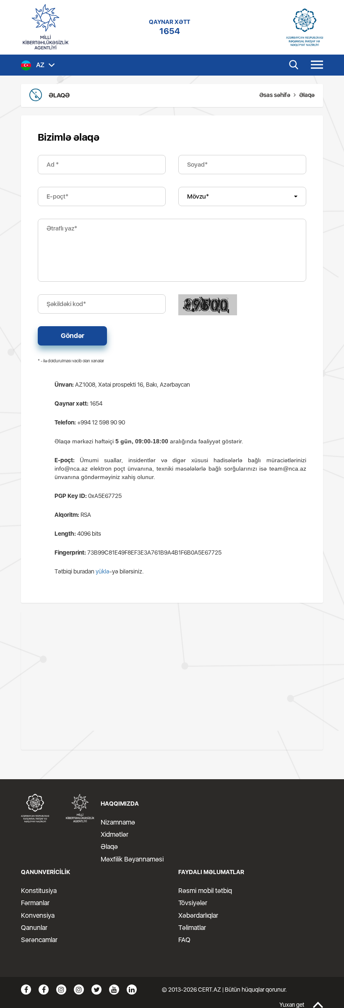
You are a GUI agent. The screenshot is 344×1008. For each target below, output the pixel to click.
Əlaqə (109, 847)
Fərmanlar (35, 903)
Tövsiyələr (192, 903)
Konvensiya (38, 915)
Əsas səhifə (274, 95)
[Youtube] (114, 989)
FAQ (184, 940)
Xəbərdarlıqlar (198, 915)
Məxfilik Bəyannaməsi (132, 859)
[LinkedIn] (132, 989)
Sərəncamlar (39, 940)
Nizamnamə (118, 822)
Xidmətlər (114, 834)
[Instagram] (61, 989)
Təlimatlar (192, 928)
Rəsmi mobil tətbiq (205, 891)
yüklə (102, 571)
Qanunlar (34, 928)
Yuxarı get (291, 1005)
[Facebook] (26, 989)
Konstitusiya (39, 891)
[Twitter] (96, 989)
